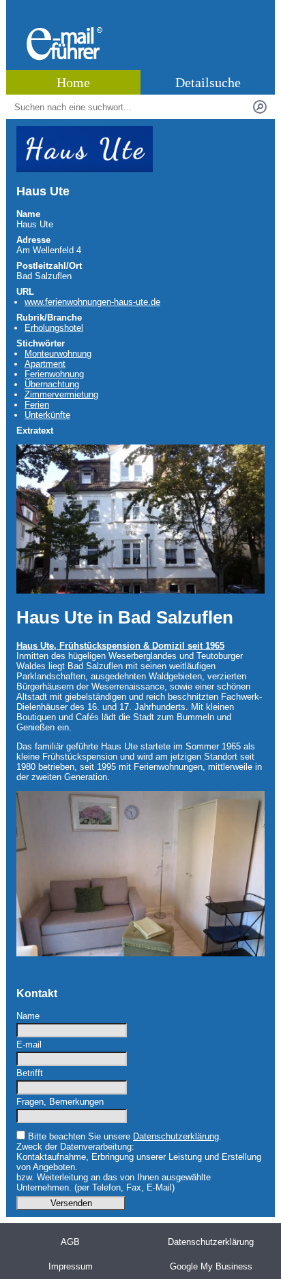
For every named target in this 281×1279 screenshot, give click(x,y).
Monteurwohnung (58, 354)
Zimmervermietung (61, 394)
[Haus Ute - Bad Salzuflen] (84, 169)
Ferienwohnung (54, 374)
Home (73, 82)
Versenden (71, 1203)
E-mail (29, 1044)
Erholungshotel (54, 328)
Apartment (45, 364)
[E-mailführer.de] (64, 57)
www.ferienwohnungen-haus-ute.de (92, 302)
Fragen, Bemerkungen (60, 1102)
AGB (70, 1242)
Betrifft (29, 1073)
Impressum (70, 1266)
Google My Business (211, 1266)
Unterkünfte (47, 415)
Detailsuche (208, 82)
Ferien (37, 405)
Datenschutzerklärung (176, 1136)
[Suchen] (259, 107)
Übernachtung (52, 384)
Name (28, 1016)
